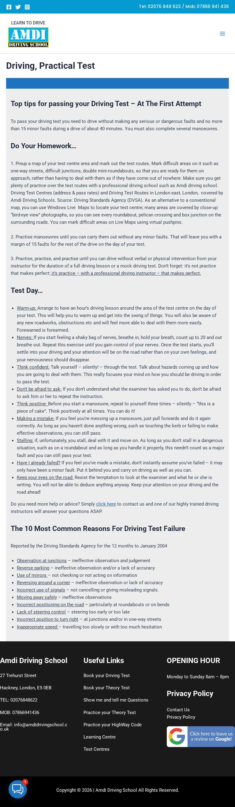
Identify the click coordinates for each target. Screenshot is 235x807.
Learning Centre (100, 737)
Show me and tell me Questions (116, 700)
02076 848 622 (164, 6)
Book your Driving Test (107, 675)
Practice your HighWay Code (113, 725)
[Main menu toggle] (222, 33)
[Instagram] (27, 7)
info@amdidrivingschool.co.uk (33, 727)
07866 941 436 (213, 6)
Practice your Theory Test (110, 712)
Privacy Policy (181, 717)
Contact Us (178, 710)
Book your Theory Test (107, 688)
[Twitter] (18, 7)
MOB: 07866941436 (19, 712)
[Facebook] (9, 7)
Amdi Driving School (116, 790)
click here (106, 504)
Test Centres (97, 749)
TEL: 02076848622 (18, 700)
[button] (18, 789)
